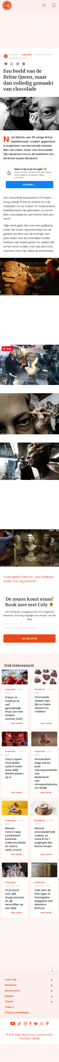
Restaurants (12, 990)
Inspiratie (26, 54)
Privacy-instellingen (17, 1012)
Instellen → (29, 184)
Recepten (11, 985)
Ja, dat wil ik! (29, 638)
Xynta (35, 1038)
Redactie (14, 54)
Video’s (9, 1007)
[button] (49, 980)
